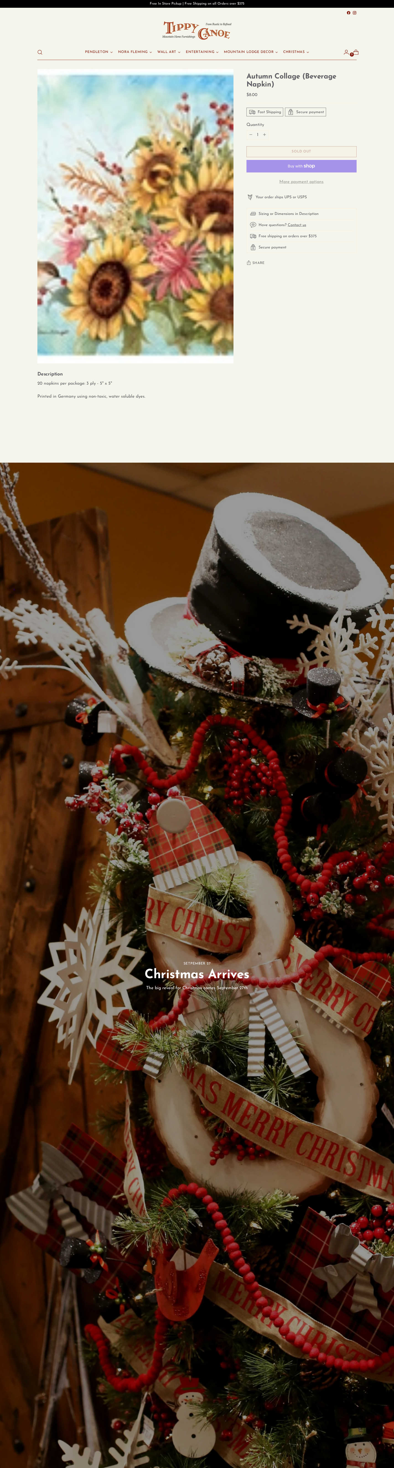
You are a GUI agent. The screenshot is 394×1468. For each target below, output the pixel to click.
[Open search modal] (39, 52)
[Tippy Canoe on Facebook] (349, 13)
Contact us (297, 225)
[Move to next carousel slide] (353, 438)
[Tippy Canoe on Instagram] (355, 13)
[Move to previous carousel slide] (342, 438)
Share (258, 263)
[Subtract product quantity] (264, 135)
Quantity (255, 125)
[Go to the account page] (344, 52)
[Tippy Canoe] (197, 30)
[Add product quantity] (251, 135)
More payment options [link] (301, 182)
